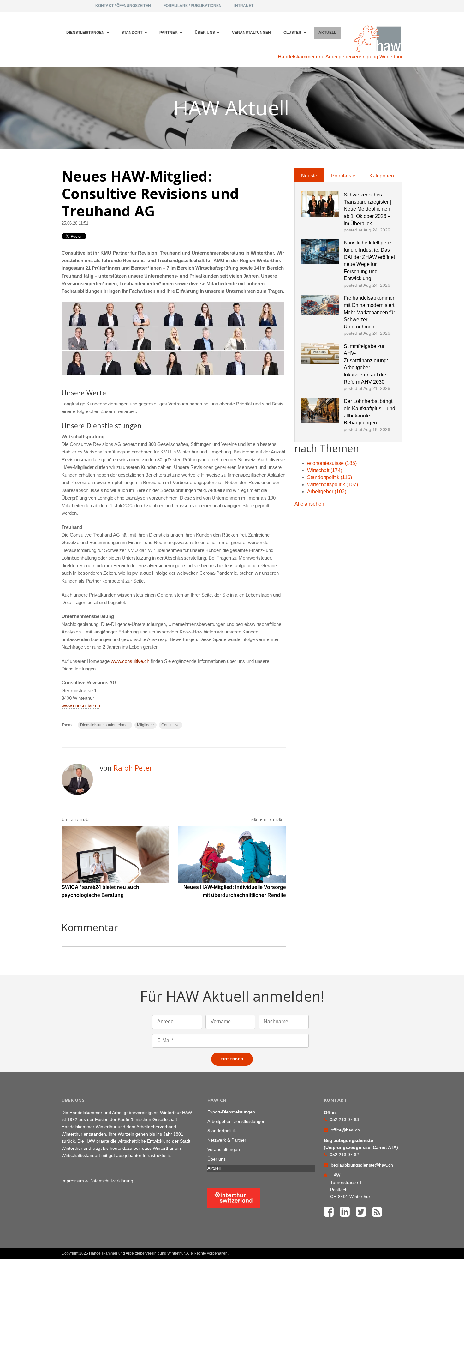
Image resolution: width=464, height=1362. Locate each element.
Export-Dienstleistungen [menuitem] (231, 1111)
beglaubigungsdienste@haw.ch (362, 1164)
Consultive (170, 725)
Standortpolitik (329, 477)
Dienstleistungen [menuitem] (85, 32)
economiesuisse (332, 463)
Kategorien (381, 175)
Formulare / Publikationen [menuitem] (193, 5)
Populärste (343, 175)
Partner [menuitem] (168, 32)
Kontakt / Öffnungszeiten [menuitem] (123, 5)
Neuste (309, 175)
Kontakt (387, 1250)
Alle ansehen (309, 504)
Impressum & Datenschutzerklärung (97, 1180)
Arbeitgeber (326, 491)
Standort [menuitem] (132, 32)
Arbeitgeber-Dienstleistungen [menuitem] (236, 1121)
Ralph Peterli (135, 768)
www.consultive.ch (130, 661)
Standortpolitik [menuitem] (221, 1130)
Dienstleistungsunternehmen (105, 725)
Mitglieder (145, 725)
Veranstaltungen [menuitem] (251, 32)
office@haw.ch (345, 1129)
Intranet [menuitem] (243, 5)
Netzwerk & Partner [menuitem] (226, 1140)
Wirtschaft (324, 470)
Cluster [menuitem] (292, 32)
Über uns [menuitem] (205, 32)
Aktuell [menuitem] (327, 32)
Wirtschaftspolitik (332, 484)
